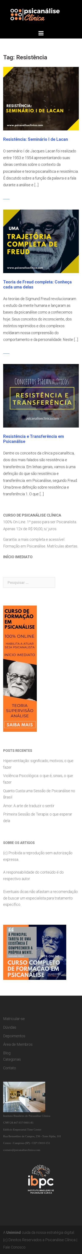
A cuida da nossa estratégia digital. (39, 1232)
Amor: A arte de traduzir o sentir (28, 806)
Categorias (12, 1059)
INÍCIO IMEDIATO (18, 557)
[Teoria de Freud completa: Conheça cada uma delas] (41, 241)
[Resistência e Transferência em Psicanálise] (41, 395)
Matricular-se (14, 1018)
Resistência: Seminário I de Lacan (35, 139)
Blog (7, 1053)
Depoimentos (14, 1036)
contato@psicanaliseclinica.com (21, 1150)
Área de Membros (18, 1044)
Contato (9, 1068)
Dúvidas (9, 1027)
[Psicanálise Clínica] (41, 14)
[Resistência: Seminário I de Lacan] (41, 98)
